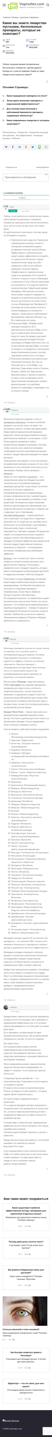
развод (7, 138)
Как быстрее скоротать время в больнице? (26, 1354)
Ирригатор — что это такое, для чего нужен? (26, 1385)
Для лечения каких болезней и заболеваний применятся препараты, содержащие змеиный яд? (25, 112)
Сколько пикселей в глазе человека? (21, 1329)
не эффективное (24, 135)
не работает (9, 135)
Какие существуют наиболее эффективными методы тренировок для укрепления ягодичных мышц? (26, 1210)
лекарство (23, 132)
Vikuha (13, 639)
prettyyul (14, 410)
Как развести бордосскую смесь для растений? (26, 1271)
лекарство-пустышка (39, 132)
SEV (12, 207)
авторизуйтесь (42, 167)
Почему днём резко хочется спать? (26, 1242)
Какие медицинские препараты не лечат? (27, 96)
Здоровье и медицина (29, 17)
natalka (13, 1007)
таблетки (16, 138)
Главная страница (10, 17)
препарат (39, 135)
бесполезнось (10, 132)
